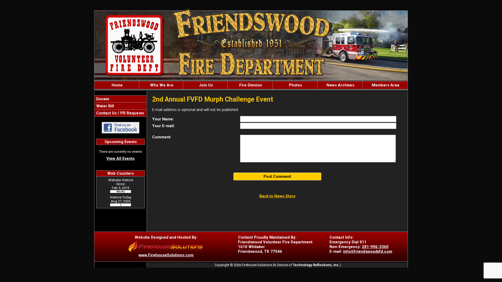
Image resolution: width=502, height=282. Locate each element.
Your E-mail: (163, 126)
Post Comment (277, 176)
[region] (251, 85)
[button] (161, 85)
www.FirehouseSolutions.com (166, 255)
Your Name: (163, 119)
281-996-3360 (375, 246)
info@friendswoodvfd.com (367, 251)
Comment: (161, 137)
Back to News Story (277, 196)
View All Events (120, 158)
